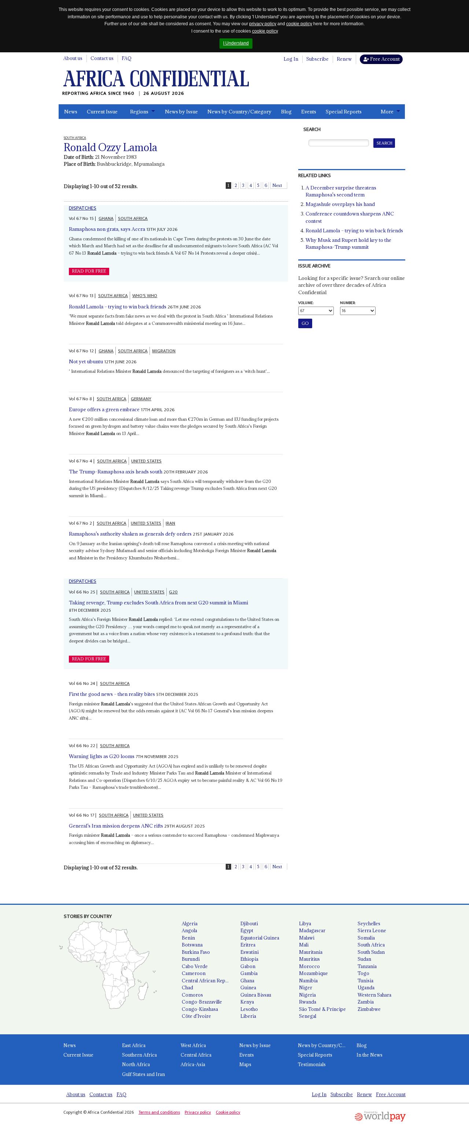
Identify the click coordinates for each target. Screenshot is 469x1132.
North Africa (136, 1064)
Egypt (246, 930)
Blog (286, 111)
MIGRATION (164, 351)
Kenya (247, 1002)
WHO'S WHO (144, 296)
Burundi (191, 959)
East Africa (133, 1045)
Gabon (247, 966)
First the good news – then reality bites (112, 694)
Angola (189, 930)
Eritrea (247, 945)
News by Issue (181, 111)
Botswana (192, 945)
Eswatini (249, 952)
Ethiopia (249, 959)
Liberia (248, 1016)
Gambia (249, 973)
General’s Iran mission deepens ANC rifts (116, 825)
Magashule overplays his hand (340, 204)
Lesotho (249, 1009)
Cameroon (194, 973)
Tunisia (365, 980)
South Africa (371, 945)
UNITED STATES (146, 461)
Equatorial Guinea (259, 938)
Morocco (309, 966)
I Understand (236, 43)
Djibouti (249, 923)
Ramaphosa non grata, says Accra (107, 229)
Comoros (192, 995)
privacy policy (262, 23)
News (70, 111)
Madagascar (312, 930)
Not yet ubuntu (86, 361)
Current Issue (102, 111)
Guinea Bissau (255, 995)
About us (72, 58)
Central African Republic (208, 980)
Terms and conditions (159, 1112)
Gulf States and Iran (143, 1074)
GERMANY (141, 399)
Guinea (248, 987)
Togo (363, 973)
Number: (347, 303)
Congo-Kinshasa (200, 1009)
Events (308, 111)
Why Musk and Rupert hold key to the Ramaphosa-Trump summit (348, 244)
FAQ (127, 58)
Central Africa (196, 1055)
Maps (245, 1064)
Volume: (306, 303)
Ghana (247, 980)
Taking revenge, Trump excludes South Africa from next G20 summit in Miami (158, 602)
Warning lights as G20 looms (101, 756)
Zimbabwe (369, 1009)
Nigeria (307, 995)
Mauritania (310, 952)
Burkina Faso (196, 952)
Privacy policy (198, 1112)
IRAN (170, 523)
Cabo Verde (195, 966)
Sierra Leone (372, 930)
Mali (304, 945)
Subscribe (317, 59)
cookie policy (299, 23)
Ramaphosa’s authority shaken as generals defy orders (130, 534)
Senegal (307, 1016)
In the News (370, 1055)
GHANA (106, 218)
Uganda (366, 987)
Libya (305, 923)
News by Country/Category (239, 111)
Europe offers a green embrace (104, 409)
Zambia (366, 1002)
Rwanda (307, 1002)
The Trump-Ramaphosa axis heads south (115, 471)
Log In (291, 59)
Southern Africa (139, 1055)
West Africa (193, 1045)
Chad (187, 987)
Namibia (308, 980)
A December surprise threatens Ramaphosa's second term (341, 191)
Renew (344, 59)
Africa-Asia (193, 1064)
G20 (173, 592)
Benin (188, 938)
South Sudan (371, 952)
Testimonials (312, 1064)
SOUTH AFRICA (133, 218)
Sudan (364, 959)
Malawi (306, 938)
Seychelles (369, 923)
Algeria (189, 923)
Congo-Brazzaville (202, 1002)
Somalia (366, 938)
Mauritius (309, 959)
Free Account (384, 59)
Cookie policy (228, 1112)
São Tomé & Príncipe (322, 1009)
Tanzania (367, 966)
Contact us (102, 58)
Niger (305, 987)
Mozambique (313, 973)
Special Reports (344, 111)
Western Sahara (374, 995)
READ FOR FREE (89, 271)
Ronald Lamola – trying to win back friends (117, 306)
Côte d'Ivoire (196, 1016)
